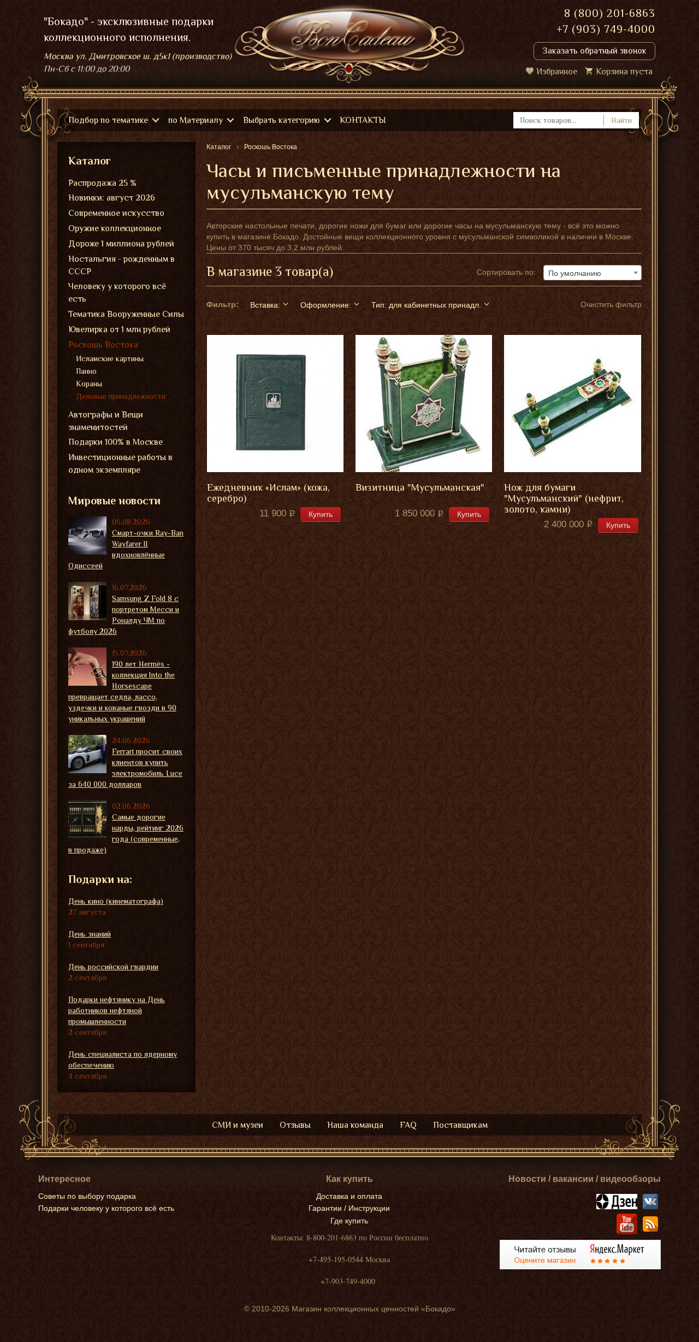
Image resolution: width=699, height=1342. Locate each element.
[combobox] (592, 272)
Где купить (349, 1220)
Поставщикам (460, 1125)
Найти (621, 120)
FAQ (408, 1125)
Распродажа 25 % (102, 183)
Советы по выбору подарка (87, 1196)
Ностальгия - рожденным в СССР (121, 265)
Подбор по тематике (108, 120)
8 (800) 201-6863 (609, 13)
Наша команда (355, 1125)
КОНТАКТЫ (363, 120)
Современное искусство (116, 213)
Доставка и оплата (349, 1196)
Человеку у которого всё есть (117, 292)
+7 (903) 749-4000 (605, 29)
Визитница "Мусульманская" (420, 487)
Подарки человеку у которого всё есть (106, 1208)
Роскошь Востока (103, 345)
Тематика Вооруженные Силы (126, 314)
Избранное (556, 71)
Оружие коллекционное (114, 228)
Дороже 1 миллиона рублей (121, 244)
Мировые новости (114, 501)
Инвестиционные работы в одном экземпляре (120, 463)
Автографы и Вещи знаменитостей (105, 421)
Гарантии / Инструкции (349, 1208)
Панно (86, 371)
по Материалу (195, 120)
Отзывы (295, 1125)
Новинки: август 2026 (111, 198)
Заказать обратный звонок (594, 51)
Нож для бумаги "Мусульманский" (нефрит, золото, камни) (564, 498)
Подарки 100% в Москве (115, 442)
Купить (321, 514)
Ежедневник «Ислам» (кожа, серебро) (268, 493)
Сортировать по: (506, 272)
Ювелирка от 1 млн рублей (119, 329)
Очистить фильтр (611, 304)
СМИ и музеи (237, 1125)
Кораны (89, 383)
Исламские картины (110, 358)
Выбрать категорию (281, 120)
